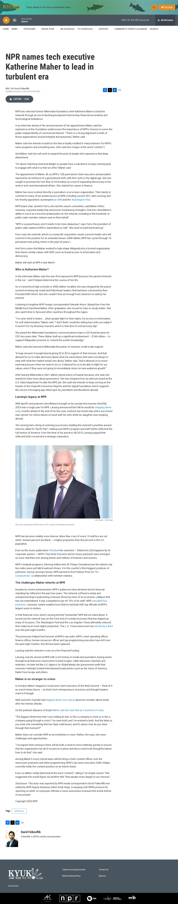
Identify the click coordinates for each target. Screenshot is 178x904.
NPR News (19, 811)
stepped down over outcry (60, 699)
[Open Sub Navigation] (20, 29)
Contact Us (103, 870)
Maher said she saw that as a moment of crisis (78, 710)
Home (6, 29)
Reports (102, 876)
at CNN (58, 199)
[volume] (14, 20)
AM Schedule (67, 29)
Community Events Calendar (130, 29)
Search (154, 29)
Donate (168, 7)
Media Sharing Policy (71, 876)
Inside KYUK (47, 29)
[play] (6, 20)
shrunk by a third (103, 626)
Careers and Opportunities (73, 870)
